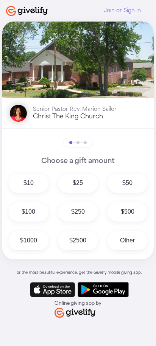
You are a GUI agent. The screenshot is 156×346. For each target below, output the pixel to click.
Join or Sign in (122, 10)
